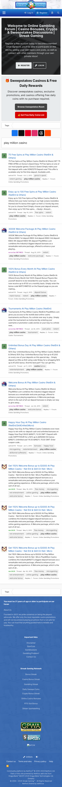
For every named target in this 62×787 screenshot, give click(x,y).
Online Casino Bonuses (31, 698)
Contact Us (31, 657)
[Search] (58, 13)
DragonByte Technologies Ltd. (41, 776)
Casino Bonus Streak (31, 679)
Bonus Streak (31, 674)
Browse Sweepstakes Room (31, 107)
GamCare (31, 646)
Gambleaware (31, 650)
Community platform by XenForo (31, 771)
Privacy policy (40, 761)
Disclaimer (31, 643)
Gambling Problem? (31, 653)
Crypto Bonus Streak (31, 693)
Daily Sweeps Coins (31, 689)
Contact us (11, 761)
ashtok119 (12, 175)
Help (51, 761)
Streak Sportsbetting (31, 708)
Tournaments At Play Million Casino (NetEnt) (29, 308)
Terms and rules (25, 761)
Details (31, 778)
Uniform (29, 757)
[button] (4, 12)
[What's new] (52, 13)
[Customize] (37, 757)
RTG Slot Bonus (31, 703)
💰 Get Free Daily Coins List (31, 115)
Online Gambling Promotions (18, 182)
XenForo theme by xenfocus (33, 783)
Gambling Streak (31, 684)
